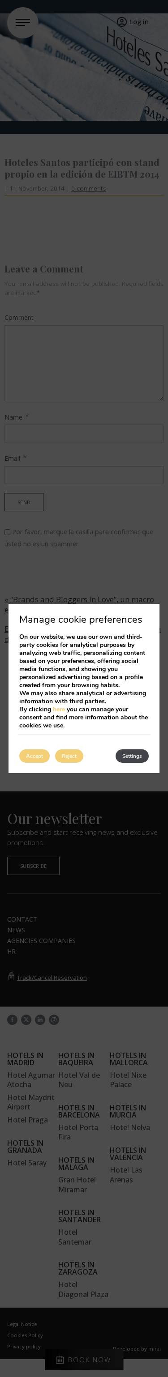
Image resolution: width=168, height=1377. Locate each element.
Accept (34, 756)
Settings (132, 756)
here (59, 709)
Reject (69, 756)
